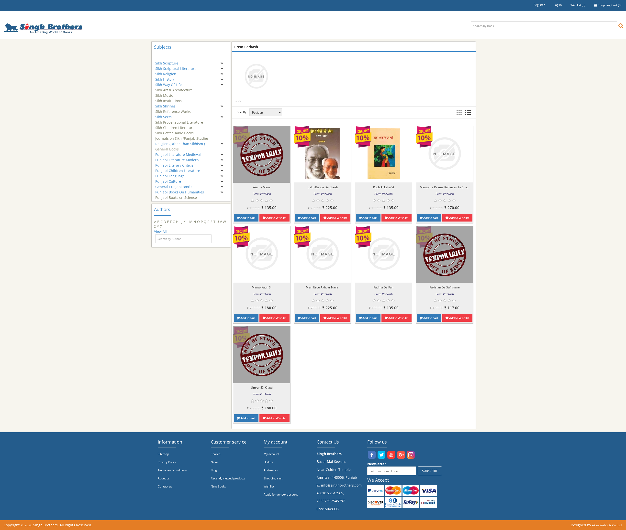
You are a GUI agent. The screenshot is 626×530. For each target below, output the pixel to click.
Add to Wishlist (276, 218)
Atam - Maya (261, 187)
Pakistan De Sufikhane (444, 287)
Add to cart (247, 218)
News (214, 462)
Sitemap (163, 454)
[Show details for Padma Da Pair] (383, 253)
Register (539, 5)
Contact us (165, 486)
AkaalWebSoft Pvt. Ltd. (607, 525)
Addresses (271, 470)
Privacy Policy (167, 462)
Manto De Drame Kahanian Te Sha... (444, 187)
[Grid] (459, 112)
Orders (268, 462)
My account (271, 454)
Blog (214, 470)
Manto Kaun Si (261, 287)
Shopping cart (273, 478)
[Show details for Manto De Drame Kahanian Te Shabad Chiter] (444, 153)
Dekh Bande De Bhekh (322, 187)
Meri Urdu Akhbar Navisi (322, 287)
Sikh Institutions (168, 98)
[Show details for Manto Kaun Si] (261, 253)
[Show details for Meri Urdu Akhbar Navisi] (322, 253)
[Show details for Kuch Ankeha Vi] (384, 153)
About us (164, 478)
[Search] (621, 25)
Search (215, 454)
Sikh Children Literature (174, 125)
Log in (558, 5)
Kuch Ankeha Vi (383, 187)
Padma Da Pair (383, 287)
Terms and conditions (172, 470)
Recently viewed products (228, 478)
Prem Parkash (262, 194)
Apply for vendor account (281, 494)
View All (160, 231)
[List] (468, 112)
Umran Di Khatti (262, 387)
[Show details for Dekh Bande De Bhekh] (322, 153)
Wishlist (269, 486)
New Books (218, 486)
